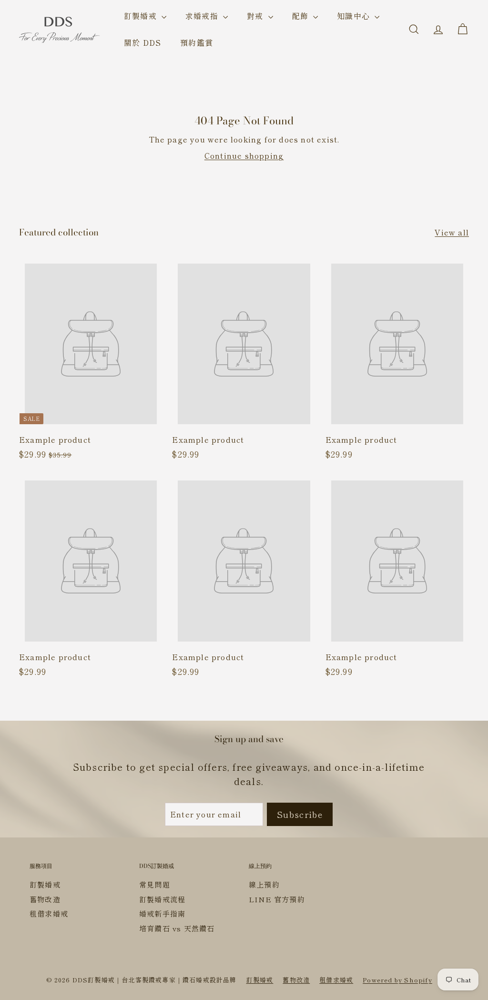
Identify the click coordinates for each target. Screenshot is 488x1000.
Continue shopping (244, 155)
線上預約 (264, 884)
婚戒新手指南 (162, 913)
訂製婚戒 (141, 15)
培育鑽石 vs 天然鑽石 (176, 928)
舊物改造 (45, 899)
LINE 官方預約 (277, 899)
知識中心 (354, 15)
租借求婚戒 (49, 913)
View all (452, 232)
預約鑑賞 (196, 42)
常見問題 (154, 884)
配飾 (301, 15)
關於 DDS (142, 42)
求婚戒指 (203, 15)
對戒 (256, 15)
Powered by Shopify (397, 979)
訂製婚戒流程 (162, 899)
